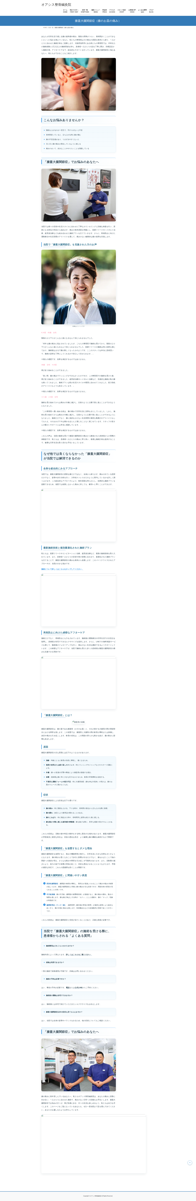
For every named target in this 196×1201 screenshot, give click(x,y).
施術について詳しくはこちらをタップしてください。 (62, 569)
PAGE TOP (190, 1162)
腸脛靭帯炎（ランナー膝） (56, 905)
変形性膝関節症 (52, 883)
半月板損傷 (51, 894)
